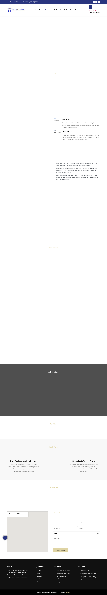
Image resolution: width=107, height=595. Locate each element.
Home (32, 10)
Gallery (66, 10)
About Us (38, 10)
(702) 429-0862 (94, 12)
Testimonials (58, 10)
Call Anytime (92, 10)
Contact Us (74, 10)
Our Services (46, 10)
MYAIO (68, 592)
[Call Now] (5, 538)
